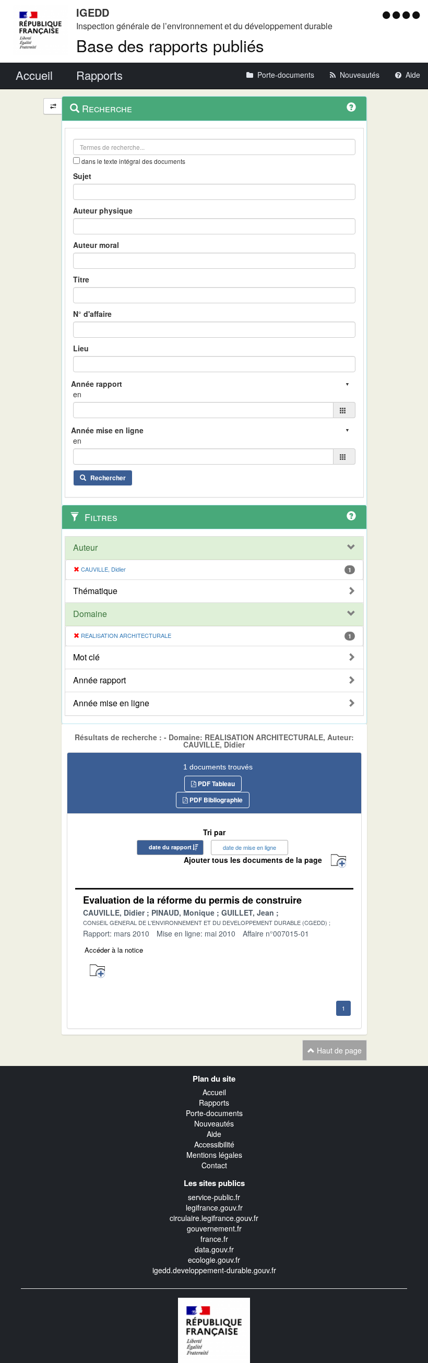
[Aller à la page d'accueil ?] (416, 14)
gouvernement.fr (214, 1228)
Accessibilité (214, 1144)
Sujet (82, 176)
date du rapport (170, 847)
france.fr (214, 1239)
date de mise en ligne (249, 847)
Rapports (214, 1102)
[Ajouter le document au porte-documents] (97, 971)
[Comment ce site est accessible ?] (388, 14)
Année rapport (99, 680)
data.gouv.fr (214, 1249)
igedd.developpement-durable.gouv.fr (214, 1270)
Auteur (85, 547)
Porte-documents (214, 1113)
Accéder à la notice (114, 950)
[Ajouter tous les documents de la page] (338, 861)
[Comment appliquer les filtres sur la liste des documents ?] (351, 515)
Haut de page (338, 1050)
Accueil (214, 1092)
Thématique (95, 591)
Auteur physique (103, 210)
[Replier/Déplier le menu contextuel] (53, 106)
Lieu (81, 348)
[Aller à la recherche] (407, 14)
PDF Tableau (215, 783)
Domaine (90, 614)
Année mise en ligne (111, 703)
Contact (214, 1165)
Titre (81, 279)
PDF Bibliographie (215, 799)
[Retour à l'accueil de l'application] (214, 1329)
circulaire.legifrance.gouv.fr (214, 1218)
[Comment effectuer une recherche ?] (351, 107)
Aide (214, 1134)
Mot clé (86, 657)
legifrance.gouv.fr (214, 1207)
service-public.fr (214, 1197)
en (77, 394)
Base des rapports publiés (170, 45)
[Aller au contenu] (397, 14)
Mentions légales (214, 1154)
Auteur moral (96, 245)
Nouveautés (214, 1123)
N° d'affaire (92, 314)
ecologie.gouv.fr (214, 1259)
